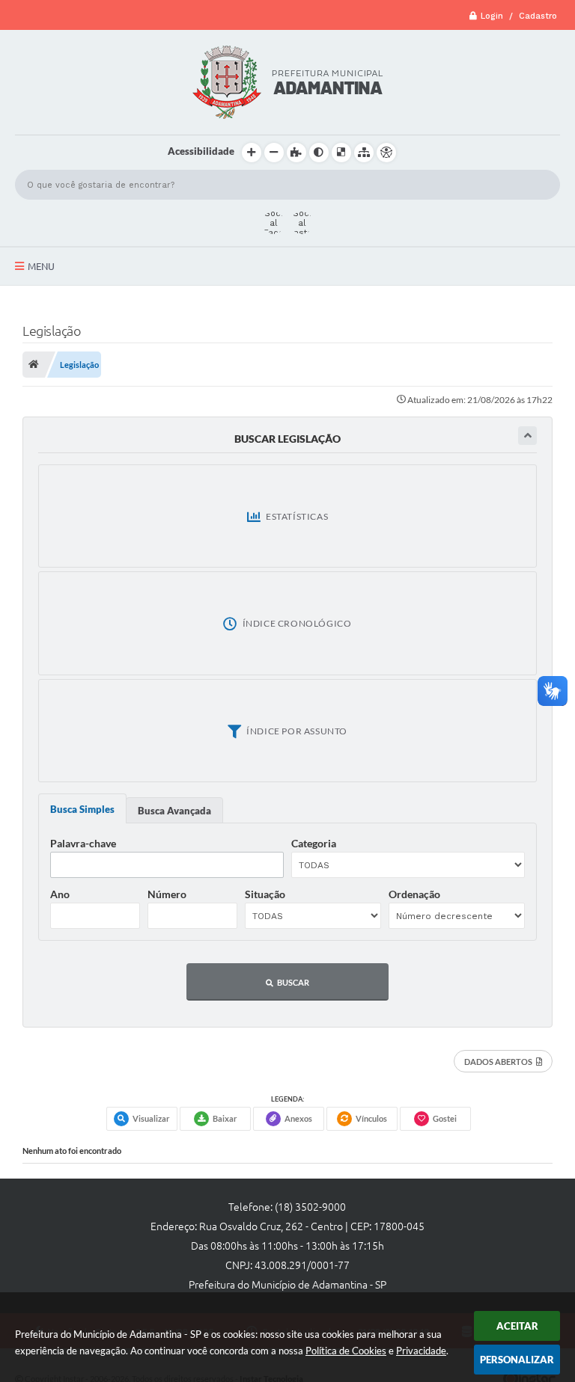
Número (166, 894)
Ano (60, 894)
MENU (41, 266)
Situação (265, 894)
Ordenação (414, 894)
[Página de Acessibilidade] (386, 152)
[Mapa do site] (364, 152)
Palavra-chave (83, 843)
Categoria (313, 843)
